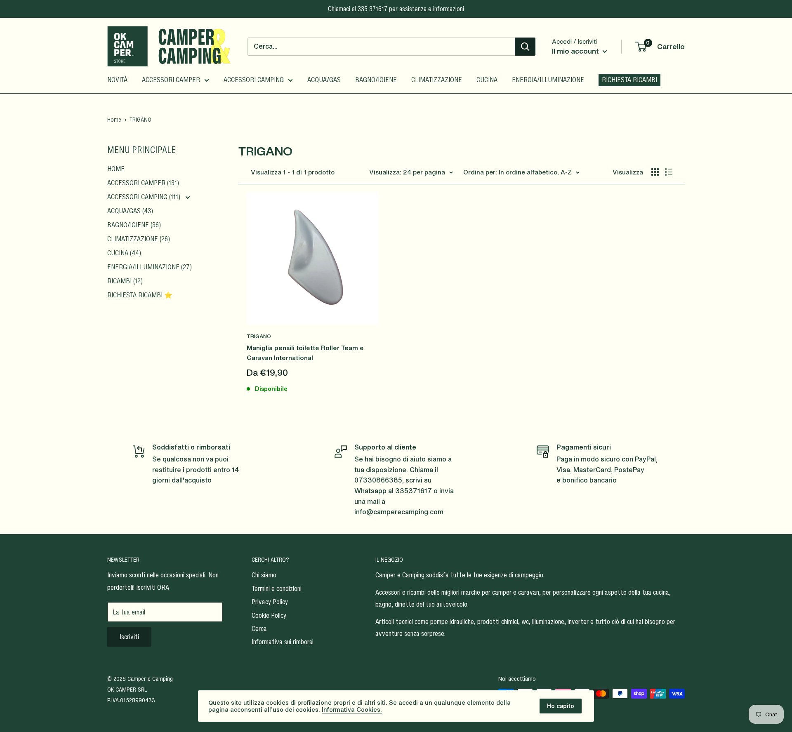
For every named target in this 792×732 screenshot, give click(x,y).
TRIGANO (259, 336)
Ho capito (560, 705)
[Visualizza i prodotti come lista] (668, 172)
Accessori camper (171, 80)
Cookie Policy (269, 615)
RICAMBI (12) (125, 281)
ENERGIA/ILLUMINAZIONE (548, 80)
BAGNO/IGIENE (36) (134, 225)
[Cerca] (525, 47)
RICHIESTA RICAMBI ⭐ (139, 295)
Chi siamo (264, 575)
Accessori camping (254, 80)
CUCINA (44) (124, 253)
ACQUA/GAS (324, 80)
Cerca (259, 628)
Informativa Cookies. (352, 709)
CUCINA (486, 80)
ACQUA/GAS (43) (130, 211)
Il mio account (576, 51)
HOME (116, 169)
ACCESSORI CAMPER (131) (143, 183)
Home (114, 119)
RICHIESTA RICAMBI (629, 80)
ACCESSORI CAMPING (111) (144, 197)
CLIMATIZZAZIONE (436, 80)
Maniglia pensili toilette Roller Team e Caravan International (305, 352)
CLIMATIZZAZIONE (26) (138, 239)
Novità (117, 80)
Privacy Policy (270, 602)
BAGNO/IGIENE (376, 80)
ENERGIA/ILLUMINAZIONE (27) (149, 267)
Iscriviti (129, 637)
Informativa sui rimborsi (283, 642)
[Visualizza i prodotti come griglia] (655, 172)
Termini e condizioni (277, 588)
